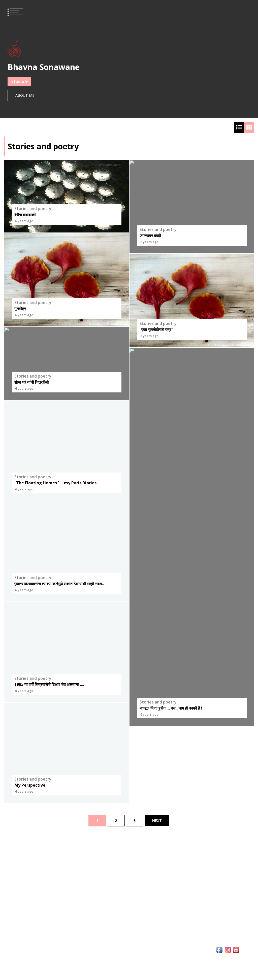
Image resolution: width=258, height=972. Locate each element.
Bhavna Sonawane (44, 66)
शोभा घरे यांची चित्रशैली (31, 382)
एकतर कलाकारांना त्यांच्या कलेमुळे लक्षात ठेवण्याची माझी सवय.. (59, 583)
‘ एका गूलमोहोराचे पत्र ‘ (156, 329)
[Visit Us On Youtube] (236, 961)
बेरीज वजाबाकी (25, 214)
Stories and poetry (32, 208)
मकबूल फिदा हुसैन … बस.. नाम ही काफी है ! (171, 708)
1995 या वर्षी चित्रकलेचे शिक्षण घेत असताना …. (49, 684)
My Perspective (29, 785)
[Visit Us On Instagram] (227, 961)
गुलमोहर (20, 308)
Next (157, 820)
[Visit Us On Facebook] (219, 961)
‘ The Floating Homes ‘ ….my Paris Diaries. (56, 483)
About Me (24, 95)
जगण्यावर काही (150, 235)
